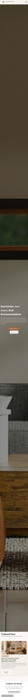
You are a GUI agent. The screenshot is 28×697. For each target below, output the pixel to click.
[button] (26, 2)
